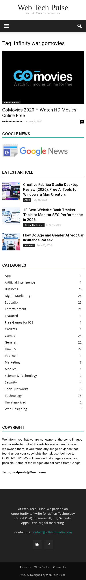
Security (11, 382)
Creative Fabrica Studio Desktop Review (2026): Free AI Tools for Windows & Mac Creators (51, 189)
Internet (11, 356)
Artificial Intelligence (20, 282)
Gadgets (11, 329)
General (11, 342)
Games (10, 336)
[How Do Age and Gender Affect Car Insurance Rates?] (11, 241)
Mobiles (11, 369)
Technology (13, 395)
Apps (27, 199)
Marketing (12, 362)
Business (29, 245)
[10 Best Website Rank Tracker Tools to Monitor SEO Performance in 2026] (11, 216)
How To (10, 349)
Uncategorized (15, 402)
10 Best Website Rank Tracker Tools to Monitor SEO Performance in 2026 (53, 215)
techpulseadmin (12, 121)
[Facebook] (49, 544)
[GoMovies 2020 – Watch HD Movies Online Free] (43, 77)
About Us (25, 567)
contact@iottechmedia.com (52, 532)
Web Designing (16, 409)
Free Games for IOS (19, 322)
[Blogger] (37, 544)
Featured (11, 316)
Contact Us (60, 567)
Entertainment (11, 102)
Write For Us (42, 567)
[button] (80, 26)
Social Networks (16, 389)
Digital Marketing (33, 224)
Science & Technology (21, 375)
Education (12, 302)
